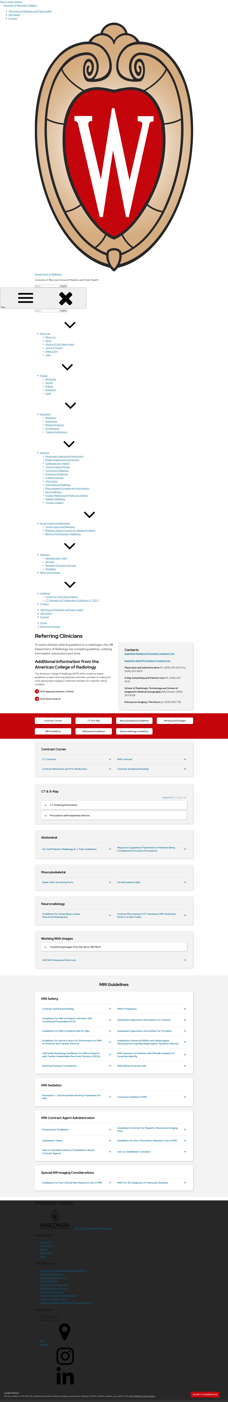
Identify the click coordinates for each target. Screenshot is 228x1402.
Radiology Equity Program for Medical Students (70, 530)
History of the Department (59, 344)
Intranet (12, 18)
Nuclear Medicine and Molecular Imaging (66, 495)
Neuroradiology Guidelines (134, 731)
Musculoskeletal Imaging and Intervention (67, 488)
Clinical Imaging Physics (57, 467)
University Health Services (54, 1299)
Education (45, 414)
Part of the (93, 1228)
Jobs (48, 355)
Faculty (49, 382)
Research (45, 554)
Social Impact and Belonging (55, 523)
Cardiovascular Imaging (57, 463)
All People (50, 379)
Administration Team (56, 558)
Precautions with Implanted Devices (70, 815)
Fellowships (51, 421)
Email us (44, 1344)
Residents (50, 389)
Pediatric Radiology (55, 499)
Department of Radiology (48, 274)
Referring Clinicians (50, 572)
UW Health (14, 14)
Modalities (50, 569)
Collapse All (180, 797)
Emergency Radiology (56, 474)
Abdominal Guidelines (93, 731)
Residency (50, 417)
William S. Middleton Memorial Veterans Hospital (65, 1302)
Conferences (52, 428)
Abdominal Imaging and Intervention (64, 456)
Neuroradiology (53, 491)
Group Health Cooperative (54, 1284)
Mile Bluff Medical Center (53, 1288)
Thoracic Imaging (54, 502)
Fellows (49, 386)
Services (49, 561)
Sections (44, 452)
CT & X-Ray (94, 720)
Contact (44, 603)
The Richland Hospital (51, 1292)
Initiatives (45, 593)
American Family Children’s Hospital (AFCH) (63, 1270)
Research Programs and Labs (60, 565)
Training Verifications (56, 432)
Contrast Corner (53, 720)
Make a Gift (51, 351)
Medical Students (54, 424)
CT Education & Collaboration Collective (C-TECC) (72, 600)
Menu (3, 307)
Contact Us (46, 1245)
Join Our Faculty (54, 347)
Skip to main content (11, 1)
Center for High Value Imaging (61, 596)
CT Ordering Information (63, 804)
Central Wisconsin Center (53, 1277)
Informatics (51, 481)
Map (42, 1340)
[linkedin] (65, 1385)
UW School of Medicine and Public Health (30, 11)
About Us (45, 333)
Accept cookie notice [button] (205, 1394)
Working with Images (175, 720)
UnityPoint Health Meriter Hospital (58, 1295)
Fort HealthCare (48, 1281)
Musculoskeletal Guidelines (134, 720)
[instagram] (65, 1365)
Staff (48, 393)
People (44, 375)
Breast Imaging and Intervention (62, 459)
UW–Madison (20, 5)
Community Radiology (57, 470)
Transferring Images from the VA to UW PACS (75, 946)
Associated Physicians (51, 1274)
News (48, 340)
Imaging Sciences (54, 477)
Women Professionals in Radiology (63, 534)
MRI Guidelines (53, 731)
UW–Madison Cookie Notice (142, 1396)
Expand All (167, 797)
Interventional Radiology (58, 484)
